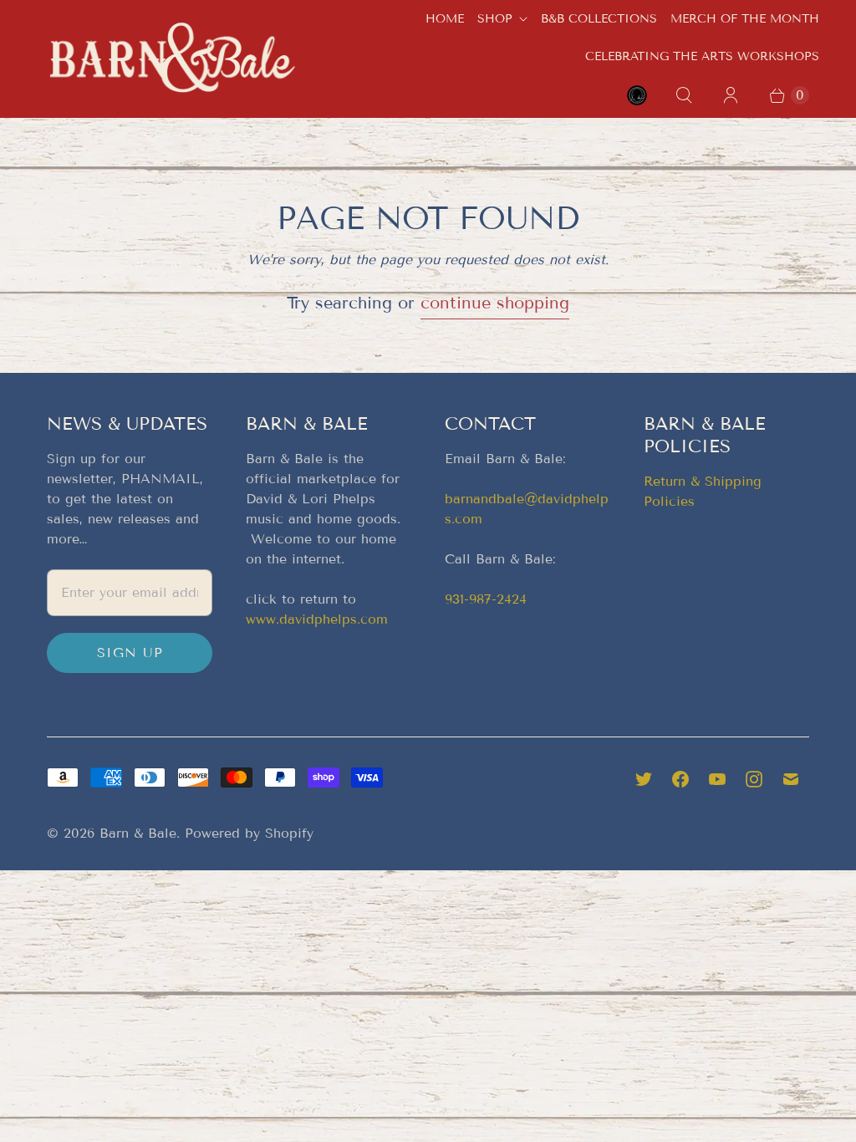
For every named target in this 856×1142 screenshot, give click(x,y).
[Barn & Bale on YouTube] (717, 779)
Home (444, 19)
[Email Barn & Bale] (790, 779)
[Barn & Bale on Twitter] (643, 779)
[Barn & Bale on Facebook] (680, 779)
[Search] (683, 95)
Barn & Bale (137, 833)
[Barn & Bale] (172, 58)
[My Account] (730, 95)
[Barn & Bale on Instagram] (754, 779)
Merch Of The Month (744, 19)
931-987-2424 (486, 599)
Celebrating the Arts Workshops (702, 56)
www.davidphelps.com (317, 619)
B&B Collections (599, 19)
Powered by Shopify (249, 833)
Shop (494, 19)
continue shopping (494, 303)
